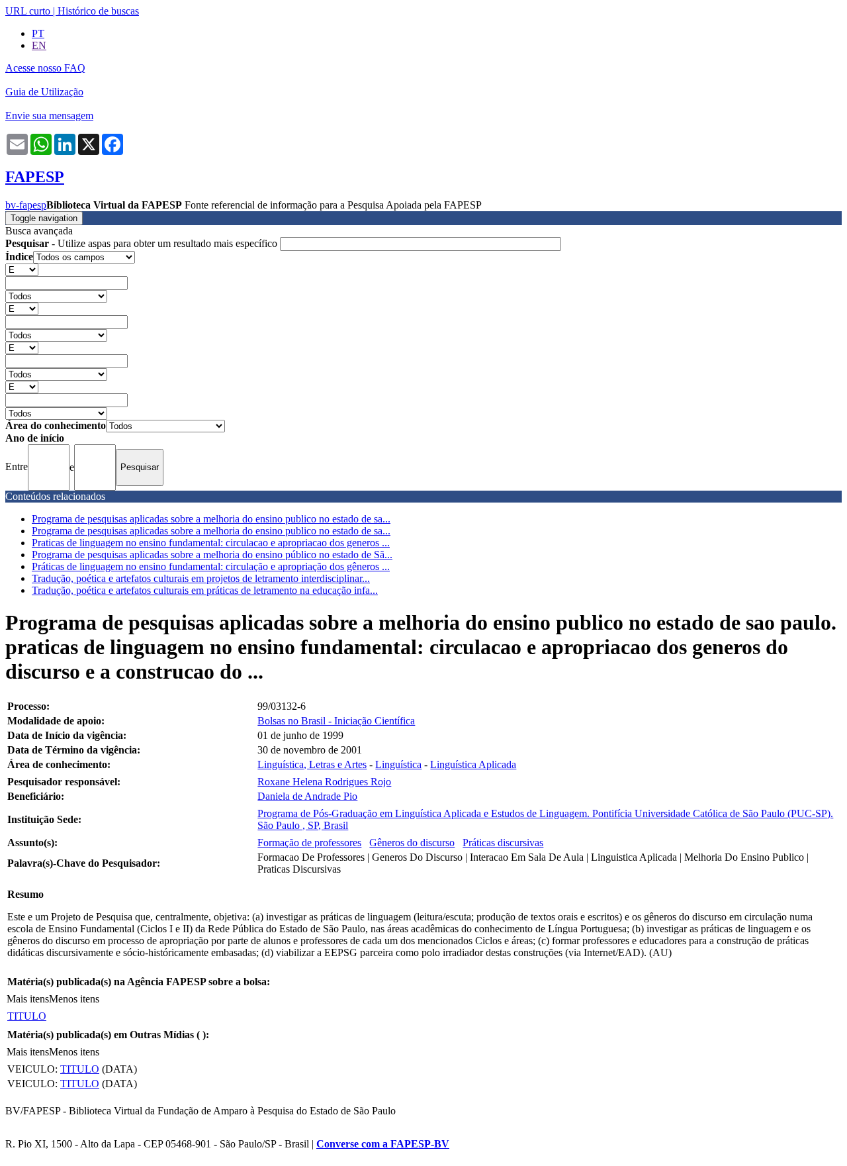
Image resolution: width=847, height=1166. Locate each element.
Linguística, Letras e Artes (312, 764)
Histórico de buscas (98, 11)
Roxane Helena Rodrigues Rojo (324, 781)
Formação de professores (309, 842)
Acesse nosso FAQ (45, 67)
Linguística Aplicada (473, 764)
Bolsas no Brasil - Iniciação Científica (336, 720)
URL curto (27, 11)
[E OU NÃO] (21, 269)
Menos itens (74, 998)
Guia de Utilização (44, 91)
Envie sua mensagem (49, 115)
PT (38, 33)
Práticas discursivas (503, 842)
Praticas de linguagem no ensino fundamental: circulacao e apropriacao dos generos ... (211, 542)
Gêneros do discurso (412, 842)
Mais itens (28, 998)
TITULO (26, 1016)
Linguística (398, 764)
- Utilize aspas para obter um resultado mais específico (142, 243)
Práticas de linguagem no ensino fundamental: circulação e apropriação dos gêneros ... (211, 566)
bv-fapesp (25, 205)
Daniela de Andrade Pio (307, 796)
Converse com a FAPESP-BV (382, 1143)
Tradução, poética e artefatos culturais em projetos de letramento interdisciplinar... (201, 578)
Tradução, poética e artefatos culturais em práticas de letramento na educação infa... (205, 590)
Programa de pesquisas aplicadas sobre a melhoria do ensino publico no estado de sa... (211, 518)
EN (39, 45)
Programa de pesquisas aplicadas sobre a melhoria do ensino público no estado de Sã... (212, 554)
